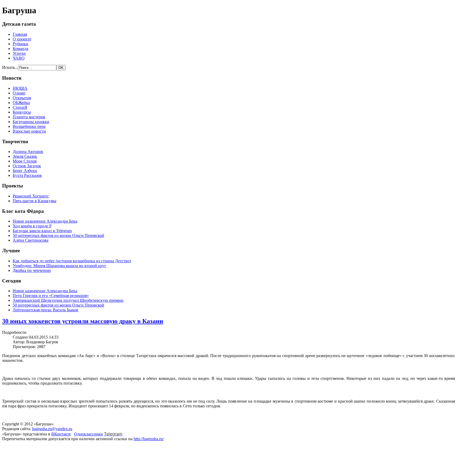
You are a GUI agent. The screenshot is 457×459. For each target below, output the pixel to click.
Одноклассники (88, 434)
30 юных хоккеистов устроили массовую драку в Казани (82, 321)
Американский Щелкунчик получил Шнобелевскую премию (68, 300)
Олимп (19, 93)
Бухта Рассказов (27, 175)
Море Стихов (25, 161)
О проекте (22, 39)
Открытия (22, 98)
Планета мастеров (29, 117)
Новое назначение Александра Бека (45, 221)
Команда (20, 48)
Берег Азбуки (25, 170)
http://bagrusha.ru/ (149, 438)
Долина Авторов (28, 151)
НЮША (20, 88)
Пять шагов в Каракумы (34, 201)
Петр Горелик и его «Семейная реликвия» (51, 295)
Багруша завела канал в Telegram (42, 230)
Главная (20, 34)
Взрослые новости (29, 131)
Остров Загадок (27, 166)
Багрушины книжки (31, 121)
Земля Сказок (25, 156)
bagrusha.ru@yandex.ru (52, 428)
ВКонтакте (61, 434)
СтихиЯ (20, 107)
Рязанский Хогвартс (31, 196)
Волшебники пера (29, 126)
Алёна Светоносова (30, 240)
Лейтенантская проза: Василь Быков (45, 310)
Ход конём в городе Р (32, 226)
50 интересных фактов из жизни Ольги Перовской (58, 235)
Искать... (10, 67)
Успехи (19, 53)
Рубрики (20, 44)
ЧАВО (19, 58)
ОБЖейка (21, 102)
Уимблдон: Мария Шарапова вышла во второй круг (59, 265)
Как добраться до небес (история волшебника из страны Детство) (72, 261)
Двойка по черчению (32, 270)
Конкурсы (22, 112)
